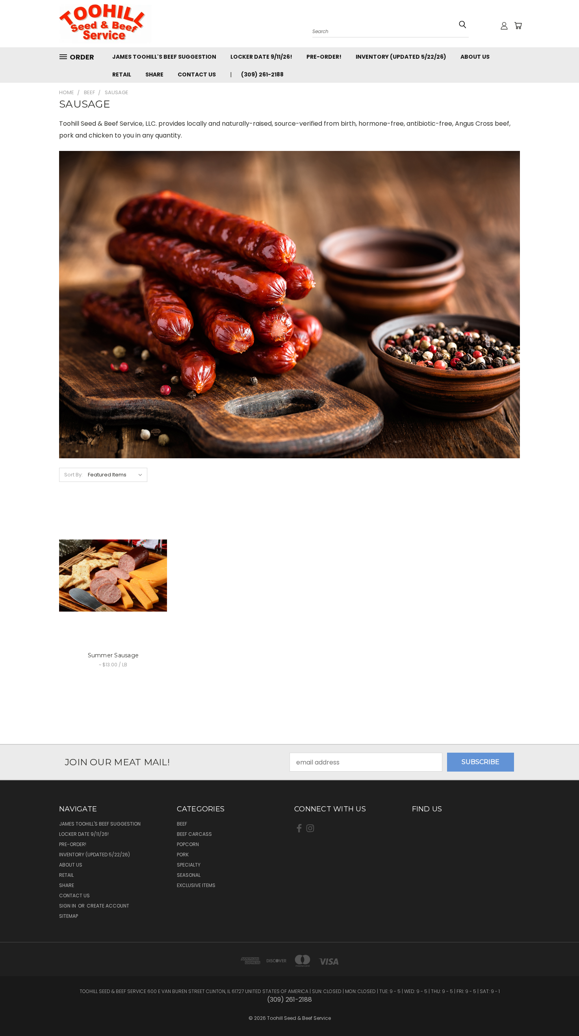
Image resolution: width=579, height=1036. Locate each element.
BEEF (182, 823)
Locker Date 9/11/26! (261, 57)
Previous (557, 1005)
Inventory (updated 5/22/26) (401, 57)
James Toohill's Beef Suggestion (164, 57)
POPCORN (188, 844)
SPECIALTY (188, 864)
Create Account (108, 905)
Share (154, 74)
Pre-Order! (323, 57)
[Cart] (518, 26)
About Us (475, 57)
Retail (121, 74)
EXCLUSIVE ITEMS (196, 885)
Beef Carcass (194, 834)
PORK (183, 854)
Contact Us (197, 74)
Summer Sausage (113, 655)
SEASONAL (188, 875)
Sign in (68, 905)
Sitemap (68, 916)
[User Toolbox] (504, 26)
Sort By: (73, 474)
